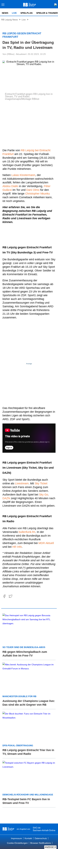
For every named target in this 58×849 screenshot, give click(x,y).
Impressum (16, 838)
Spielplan (26, 13)
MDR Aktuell (46, 543)
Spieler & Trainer (47, 13)
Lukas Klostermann (23, 175)
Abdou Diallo (10, 186)
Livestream (22, 483)
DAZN (6, 498)
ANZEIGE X (50, 847)
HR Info (17, 546)
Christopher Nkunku (37, 193)
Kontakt (28, 838)
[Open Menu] (3, 5)
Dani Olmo (32, 189)
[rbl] (8, 829)
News (5, 13)
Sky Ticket (41, 483)
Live (14, 13)
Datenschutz (41, 838)
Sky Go (43, 494)
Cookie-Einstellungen (17, 843)
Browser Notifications (40, 843)
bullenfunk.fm (27, 532)
